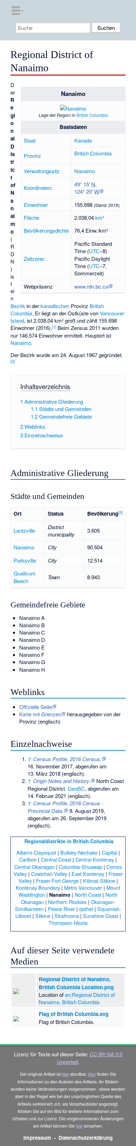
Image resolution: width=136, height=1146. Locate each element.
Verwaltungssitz (42, 171)
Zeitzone (33, 258)
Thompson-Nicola (68, 922)
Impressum (37, 1137)
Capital (109, 852)
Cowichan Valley (49, 873)
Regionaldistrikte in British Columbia (68, 841)
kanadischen (54, 305)
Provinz (32, 155)
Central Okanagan (34, 866)
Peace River (61, 908)
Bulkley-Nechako (79, 852)
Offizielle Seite (35, 706)
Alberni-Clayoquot (36, 852)
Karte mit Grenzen (40, 714)
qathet (86, 908)
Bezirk (17, 305)
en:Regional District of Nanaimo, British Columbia (77, 998)
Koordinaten (37, 187)
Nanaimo (84, 171)
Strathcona (66, 915)
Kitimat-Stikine (99, 880)
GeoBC (76, 788)
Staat (30, 140)
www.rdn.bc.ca (91, 286)
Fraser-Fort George (57, 880)
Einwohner (36, 204)
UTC (94, 251)
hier (65, 1074)
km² (99, 217)
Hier (92, 1074)
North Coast (88, 894)
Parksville (25, 560)
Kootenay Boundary (38, 887)
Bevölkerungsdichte (46, 230)
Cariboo (28, 859)
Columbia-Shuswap (80, 866)
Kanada (83, 140)
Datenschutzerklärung (86, 1137)
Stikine (42, 915)
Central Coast (56, 859)
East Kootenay (87, 873)
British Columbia (92, 115)
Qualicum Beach (25, 577)
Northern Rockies (67, 901)
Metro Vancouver (83, 887)
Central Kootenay (94, 859)
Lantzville (24, 530)
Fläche (31, 217)
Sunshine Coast (100, 915)
